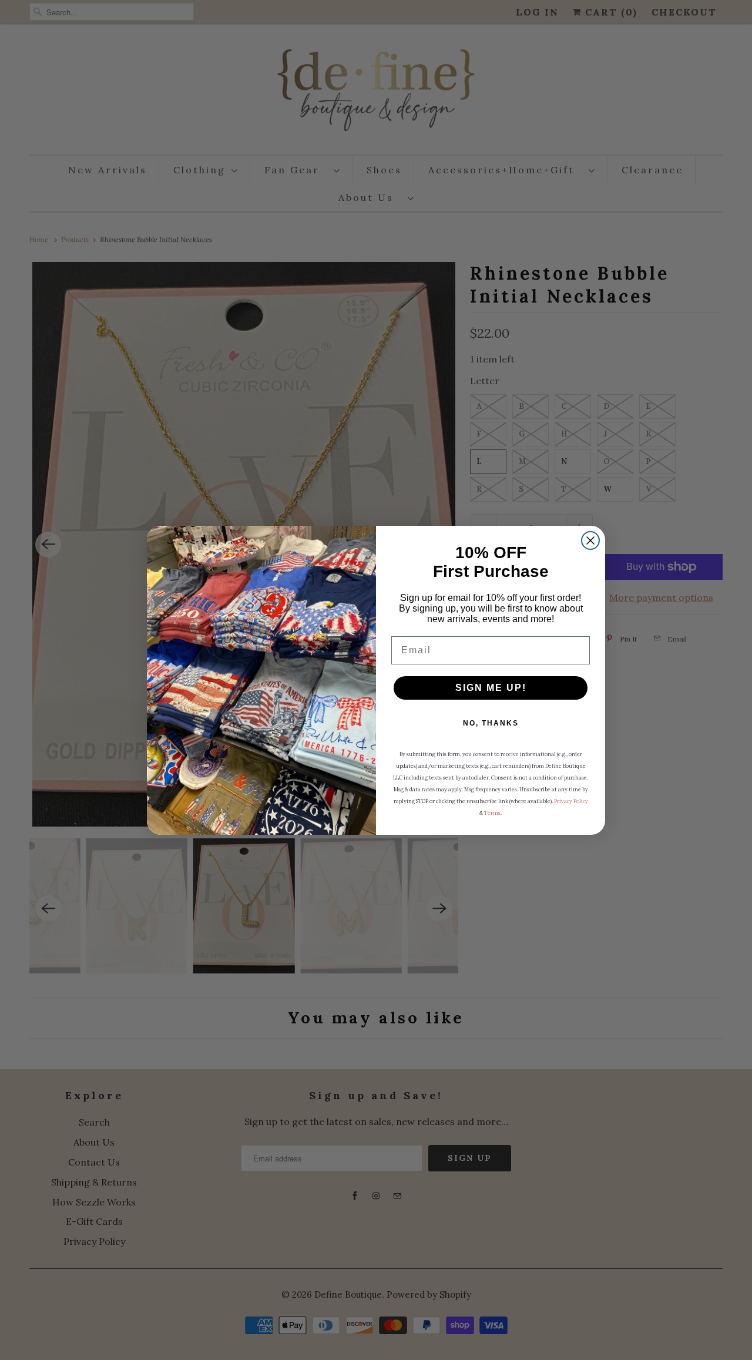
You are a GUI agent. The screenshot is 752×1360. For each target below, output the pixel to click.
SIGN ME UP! (490, 688)
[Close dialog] (590, 540)
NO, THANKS (491, 723)
